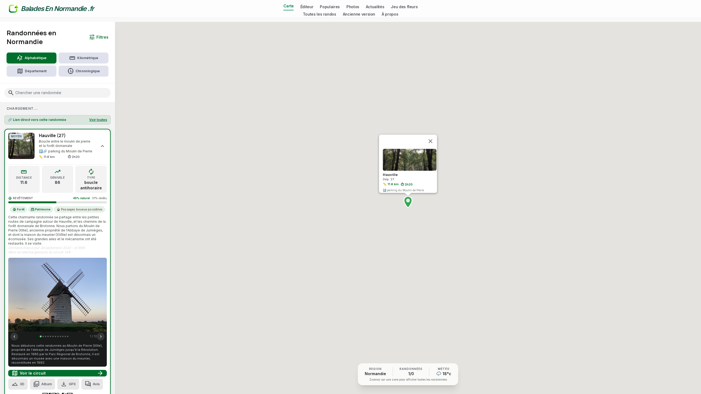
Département (32, 71)
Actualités (375, 6)
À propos (390, 14)
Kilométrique (83, 58)
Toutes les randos (319, 14)
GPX (68, 384)
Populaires (330, 6)
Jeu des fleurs (404, 6)
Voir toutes (98, 120)
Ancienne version (359, 14)
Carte (288, 6)
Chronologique (83, 71)
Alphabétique (31, 58)
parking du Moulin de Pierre (70, 151)
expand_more (102, 146)
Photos (352, 6)
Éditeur (307, 6)
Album (42, 384)
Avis (92, 384)
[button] (408, 202)
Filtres (98, 37)
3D (18, 384)
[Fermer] (430, 141)
